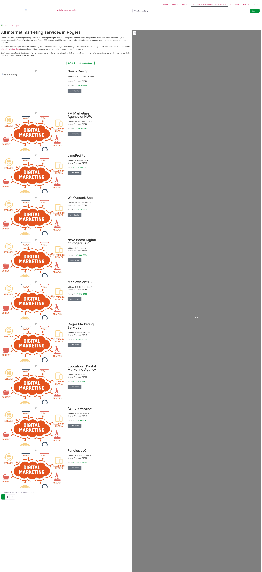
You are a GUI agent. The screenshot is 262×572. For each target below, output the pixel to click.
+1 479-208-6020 (80, 167)
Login (165, 4)
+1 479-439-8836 (80, 210)
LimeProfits (76, 155)
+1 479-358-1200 (80, 381)
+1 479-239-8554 (80, 255)
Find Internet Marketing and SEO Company (209, 4)
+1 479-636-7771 (80, 129)
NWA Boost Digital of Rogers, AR (82, 241)
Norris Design (78, 71)
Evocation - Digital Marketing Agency (82, 368)
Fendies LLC (77, 451)
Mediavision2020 (81, 282)
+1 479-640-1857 (80, 86)
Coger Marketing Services (81, 325)
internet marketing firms (10, 49)
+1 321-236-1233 (80, 339)
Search (256, 11)
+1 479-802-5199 (80, 294)
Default (70, 63)
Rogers (247, 4)
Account (185, 4)
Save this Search (87, 63)
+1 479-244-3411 (79, 420)
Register (175, 4)
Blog (256, 4)
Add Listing (234, 4)
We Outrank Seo (80, 198)
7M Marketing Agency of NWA (80, 115)
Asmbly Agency (80, 408)
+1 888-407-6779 (80, 462)
